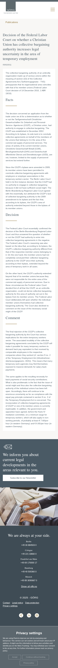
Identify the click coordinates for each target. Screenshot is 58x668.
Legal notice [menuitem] (17, 603)
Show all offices (29, 586)
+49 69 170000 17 (29, 562)
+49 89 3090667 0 (29, 580)
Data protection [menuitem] (32, 603)
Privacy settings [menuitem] (10, 606)
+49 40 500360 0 (28, 571)
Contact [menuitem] (6, 603)
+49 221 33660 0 (28, 554)
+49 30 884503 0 (28, 545)
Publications (11, 22)
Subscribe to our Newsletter (23, 478)
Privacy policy (28, 663)
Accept (14, 657)
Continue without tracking (35, 657)
